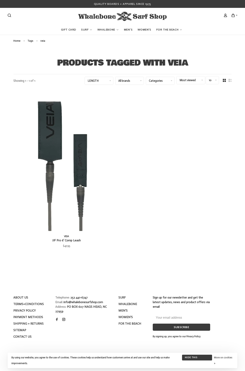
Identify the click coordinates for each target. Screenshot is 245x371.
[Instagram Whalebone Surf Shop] (63, 320)
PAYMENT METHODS (28, 317)
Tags (30, 40)
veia (42, 40)
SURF (85, 29)
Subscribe (181, 327)
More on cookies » (223, 360)
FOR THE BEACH (167, 29)
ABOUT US (20, 297)
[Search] (10, 16)
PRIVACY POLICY (24, 310)
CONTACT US (22, 336)
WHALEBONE (106, 29)
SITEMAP (19, 330)
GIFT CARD (68, 29)
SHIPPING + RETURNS (28, 323)
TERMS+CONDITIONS (28, 304)
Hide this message (191, 358)
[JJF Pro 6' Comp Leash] (66, 160)
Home (16, 40)
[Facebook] (56, 320)
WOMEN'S (144, 29)
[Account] (226, 16)
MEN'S (128, 29)
